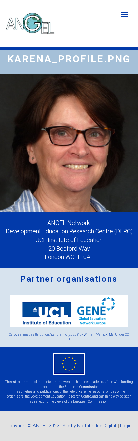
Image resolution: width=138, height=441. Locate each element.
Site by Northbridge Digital (89, 425)
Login (126, 425)
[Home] (30, 23)
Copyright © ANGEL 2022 (32, 425)
